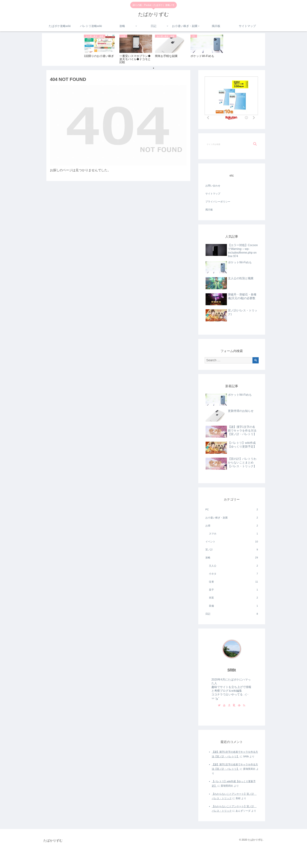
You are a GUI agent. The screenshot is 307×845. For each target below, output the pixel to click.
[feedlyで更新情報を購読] (239, 705)
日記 (231, 613)
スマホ (233, 533)
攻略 (231, 557)
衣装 (233, 597)
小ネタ (233, 573)
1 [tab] (153, 68)
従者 (233, 581)
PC (231, 509)
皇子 (233, 589)
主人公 (233, 565)
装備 (233, 605)
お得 (231, 525)
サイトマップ (212, 193)
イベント (231, 541)
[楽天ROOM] (234, 705)
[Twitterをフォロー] (219, 705)
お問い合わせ (212, 185)
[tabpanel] (100, 49)
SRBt (231, 670)
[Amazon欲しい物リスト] (229, 705)
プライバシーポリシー (217, 201)
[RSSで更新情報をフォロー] (244, 705)
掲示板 (209, 209)
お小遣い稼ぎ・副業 (231, 517)
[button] (255, 144)
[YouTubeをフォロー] (224, 705)
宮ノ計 (231, 549)
